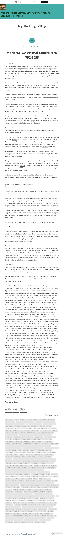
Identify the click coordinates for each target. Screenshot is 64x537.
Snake (48, 504)
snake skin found (34, 507)
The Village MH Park (44, 513)
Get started (44, 1)
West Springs (8, 520)
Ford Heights (25, 450)
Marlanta (22, 476)
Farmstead (8, 450)
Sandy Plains (16, 502)
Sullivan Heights (52, 509)
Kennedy (18, 467)
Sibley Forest (24, 504)
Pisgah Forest (48, 489)
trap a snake (8, 515)
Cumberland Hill (36, 443)
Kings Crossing (40, 467)
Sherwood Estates (52, 502)
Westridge (27, 520)
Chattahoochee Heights (47, 432)
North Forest (19, 483)
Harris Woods (16, 459)
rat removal (8, 498)
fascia (18, 66)
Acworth (16, 419)
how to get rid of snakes (11, 463)
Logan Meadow (19, 474)
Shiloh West (17, 504)
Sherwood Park (9, 504)
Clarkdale (24, 437)
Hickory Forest (17, 461)
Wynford (43, 522)
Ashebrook (52, 421)
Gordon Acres (29, 454)
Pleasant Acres (27, 491)
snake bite (53, 504)
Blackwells (42, 426)
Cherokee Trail (31, 435)
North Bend (54, 480)
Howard (20, 463)
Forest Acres (33, 450)
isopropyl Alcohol (35, 121)
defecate (45, 147)
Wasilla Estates (20, 517)
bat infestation (46, 424)
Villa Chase (8, 517)
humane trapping (35, 463)
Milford (30, 478)
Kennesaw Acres (31, 467)
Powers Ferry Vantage (48, 493)
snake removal (25, 507)
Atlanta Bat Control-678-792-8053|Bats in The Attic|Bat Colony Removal (8, 409)
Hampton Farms (47, 456)
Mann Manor (54, 474)
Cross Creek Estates (47, 441)
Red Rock (15, 498)
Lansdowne (39, 472)
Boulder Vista (36, 428)
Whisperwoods (34, 520)
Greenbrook (17, 456)
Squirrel (39, 47)
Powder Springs (17, 493)
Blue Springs (18, 428)
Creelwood (26, 441)
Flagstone (14, 450)
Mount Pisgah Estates (30, 480)
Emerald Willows (9, 448)
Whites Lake (41, 520)
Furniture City (18, 452)
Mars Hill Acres (35, 476)
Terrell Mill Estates (41, 511)
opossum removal (16, 487)
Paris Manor (33, 487)
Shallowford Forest (41, 502)
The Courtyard (9, 513)
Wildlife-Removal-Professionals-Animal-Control (25, 14)
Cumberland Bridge (16, 443)
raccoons (22, 165)
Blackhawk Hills (25, 426)
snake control (9, 507)
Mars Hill (28, 476)
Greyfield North (31, 456)
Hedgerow (31, 459)
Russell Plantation (41, 500)
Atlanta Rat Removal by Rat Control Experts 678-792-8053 (15, 409)
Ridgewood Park (44, 498)
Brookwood (8, 430)
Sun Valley (23, 511)
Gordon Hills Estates (49, 454)
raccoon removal (51, 496)
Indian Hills (8, 465)
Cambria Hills (43, 430)
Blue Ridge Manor (10, 428)
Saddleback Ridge (50, 500)
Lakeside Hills (40, 469)
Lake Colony (13, 469)
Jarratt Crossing (53, 465)
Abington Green (9, 419)
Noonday (48, 480)
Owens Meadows (25, 487)
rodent (14, 500)
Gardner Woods (31, 452)
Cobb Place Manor (38, 437)
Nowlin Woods (9, 485)
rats (13, 234)
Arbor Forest (38, 421)
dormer (29, 66)
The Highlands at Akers (27, 513)
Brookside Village (52, 428)
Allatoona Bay (51, 419)
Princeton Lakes (9, 496)
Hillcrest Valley (35, 461)
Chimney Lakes (9, 437)
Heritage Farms (52, 459)
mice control (23, 478)
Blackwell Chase (34, 426)
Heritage (45, 459)
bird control (17, 426)
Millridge (35, 478)
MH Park (16, 478)
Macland (48, 474)
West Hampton (50, 517)
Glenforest (22, 454)
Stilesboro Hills (26, 509)
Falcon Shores (55, 448)
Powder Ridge (9, 493)
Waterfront (34, 517)
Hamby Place (39, 456)
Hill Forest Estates (26, 461)
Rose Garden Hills (31, 500)
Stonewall (34, 509)
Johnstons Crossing (10, 467)
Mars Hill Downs (44, 476)
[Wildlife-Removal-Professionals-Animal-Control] (3, 7)
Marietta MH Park (14, 476)
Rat (57, 496)
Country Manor (16, 439)
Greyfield (24, 456)
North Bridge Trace (10, 483)
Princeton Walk (18, 496)
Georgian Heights (51, 452)
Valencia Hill (27, 515)
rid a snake (36, 498)
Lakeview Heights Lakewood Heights (13, 472)
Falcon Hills (47, 448)
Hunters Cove (50, 463)
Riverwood (8, 500)
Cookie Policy (32, 534)
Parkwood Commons (42, 487)
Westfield (15, 520)
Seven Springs (24, 502)
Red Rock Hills (22, 498)
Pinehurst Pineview (39, 489)
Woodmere (36, 522)
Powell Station (37, 493)
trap (51, 513)
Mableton (42, 474)
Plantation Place (19, 491)
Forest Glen (48, 450)
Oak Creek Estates (24, 485)
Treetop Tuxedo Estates (18, 515)
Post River (42, 491)
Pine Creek (15, 489)
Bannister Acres (21, 424)
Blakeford (48, 426)
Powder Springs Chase (28, 493)
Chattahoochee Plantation (12, 435)
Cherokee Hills (22, 435)
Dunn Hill (24, 445)
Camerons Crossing (52, 430)
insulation (52, 161)
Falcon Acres (40, 448)
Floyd (19, 450)
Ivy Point (21, 465)
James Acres (36, 465)
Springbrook (49, 507)
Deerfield (18, 445)
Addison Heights (42, 419)
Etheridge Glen (18, 448)
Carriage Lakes (22, 432)
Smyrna (43, 504)
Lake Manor (27, 469)
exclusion (34, 161)
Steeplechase (18, 509)
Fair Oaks (33, 448)
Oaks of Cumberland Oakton (52, 485)
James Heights (44, 465)
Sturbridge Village (42, 509)
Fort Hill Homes (9, 452)
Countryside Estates (47, 439)
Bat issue (54, 424)
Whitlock (48, 520)
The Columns (50, 511)
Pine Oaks (22, 489)
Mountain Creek (40, 480)
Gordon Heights (38, 454)
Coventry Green (18, 441)
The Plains (36, 513)
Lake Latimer (20, 469)
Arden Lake (45, 421)
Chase (39, 432)
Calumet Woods (35, 430)
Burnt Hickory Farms (17, 430)
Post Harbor (35, 491)
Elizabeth (40, 445)
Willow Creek (17, 522)
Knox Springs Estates (50, 467)
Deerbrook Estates (10, 445)
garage (24, 452)
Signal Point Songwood (34, 504)
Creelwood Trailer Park (36, 441)
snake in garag (17, 507)
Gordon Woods (9, 456)
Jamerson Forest (29, 465)
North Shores (27, 483)
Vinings (13, 517)
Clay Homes (30, 437)
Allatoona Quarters (10, 421)
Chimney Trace (17, 437)
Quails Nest (25, 496)
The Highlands (17, 513)
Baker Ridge (13, 424)
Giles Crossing (9, 454)
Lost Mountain (34, 474)
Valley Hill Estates (36, 515)
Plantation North (10, 491)
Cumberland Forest (27, 443)
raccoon (43, 496)
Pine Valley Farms (29, 489)
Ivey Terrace (15, 465)
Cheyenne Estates (48, 435)
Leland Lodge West (10, 474)
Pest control (9, 489)
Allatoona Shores (30, 421)
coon (45, 437)
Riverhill (51, 498)
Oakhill (42, 485)
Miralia (40, 478)
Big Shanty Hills (9, 426)
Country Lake (8, 439)
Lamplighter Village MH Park (29, 472)
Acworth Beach (23, 419)
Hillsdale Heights (44, 461)
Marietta (7, 476)
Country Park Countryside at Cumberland (31, 439)
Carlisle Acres (14, 432)
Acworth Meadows (33, 419)
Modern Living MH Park (11, 480)
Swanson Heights (31, 511)
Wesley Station (42, 517)
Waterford (28, 517)
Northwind (43, 483)
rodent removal (21, 500)
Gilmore (16, 454)
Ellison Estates (47, 445)
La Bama (7, 469)
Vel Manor (53, 515)
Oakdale (37, 485)
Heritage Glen (9, 461)
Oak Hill (31, 485)
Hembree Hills (38, 459)
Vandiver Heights (45, 515)
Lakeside (33, 469)
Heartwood (24, 459)
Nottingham (50, 483)
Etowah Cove (26, 448)
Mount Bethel (21, 480)
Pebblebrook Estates (53, 487)
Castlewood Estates (31, 432)
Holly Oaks (52, 461)
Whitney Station (9, 522)
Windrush (24, 522)
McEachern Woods (54, 476)
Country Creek (52, 437)
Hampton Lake (9, 459)
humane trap (27, 463)
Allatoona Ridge (20, 421)
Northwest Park (35, 483)
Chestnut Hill (39, 435)
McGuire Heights (9, 478)
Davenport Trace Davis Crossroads (50, 443)
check (24, 76)
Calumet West (27, 430)
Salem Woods (9, 502)
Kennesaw (24, 467)
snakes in (42, 507)
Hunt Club (43, 463)
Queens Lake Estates (34, 496)
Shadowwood (32, 502)
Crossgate (8, 443)
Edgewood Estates (32, 445)
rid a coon (29, 498)
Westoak (21, 520)
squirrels (29, 123)
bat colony (32, 424)
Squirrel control (10, 509)
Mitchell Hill (47, 478)
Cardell (7, 432)
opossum (14, 139)
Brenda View (44, 428)
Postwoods (49, 491)
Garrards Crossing (41, 452)
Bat (27, 424)
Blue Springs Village (27, 428)
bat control (39, 424)
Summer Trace (9, 511)
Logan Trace (27, 474)
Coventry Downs (9, 441)
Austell (7, 424)
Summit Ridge (16, 511)
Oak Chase (16, 485)
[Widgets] (60, 7)
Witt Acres (30, 522)
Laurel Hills (46, 472)
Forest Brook (41, 450)
